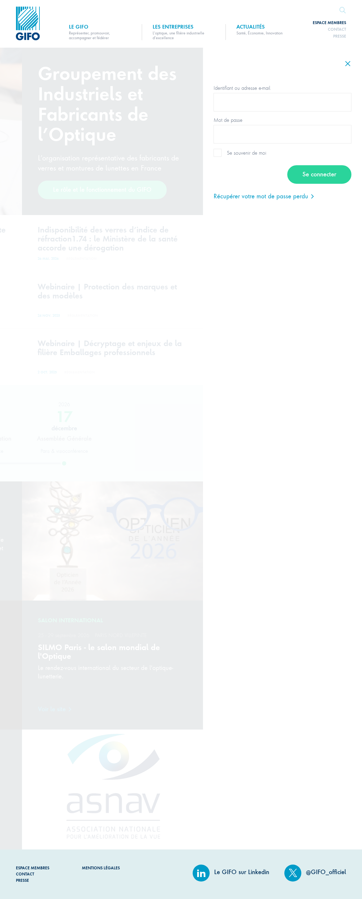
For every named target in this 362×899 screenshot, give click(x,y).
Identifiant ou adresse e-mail (242, 88)
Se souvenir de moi (246, 153)
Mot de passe (228, 120)
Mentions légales (101, 867)
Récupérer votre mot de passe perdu (262, 196)
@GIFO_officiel (325, 872)
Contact (337, 29)
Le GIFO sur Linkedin (240, 872)
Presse (339, 36)
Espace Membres (329, 22)
